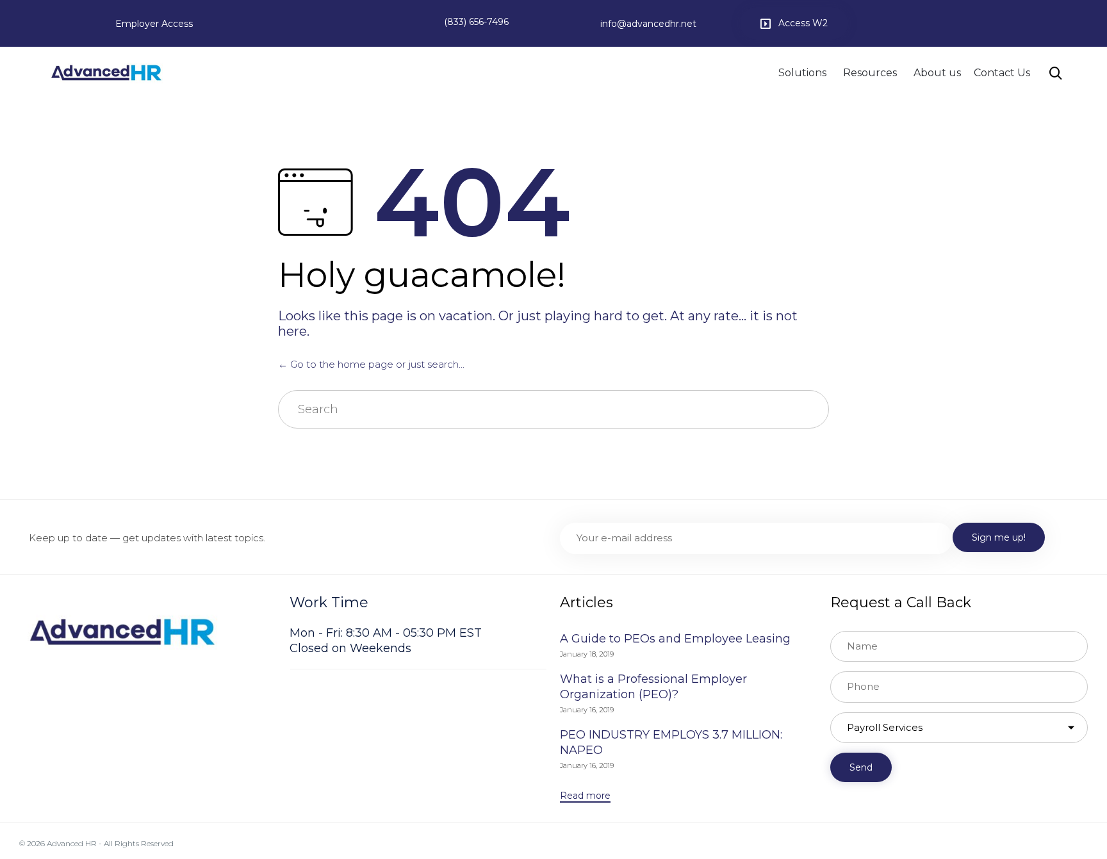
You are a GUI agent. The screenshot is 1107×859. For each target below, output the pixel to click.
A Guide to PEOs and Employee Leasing (675, 639)
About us (937, 73)
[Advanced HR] (106, 73)
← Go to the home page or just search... (371, 364)
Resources (870, 73)
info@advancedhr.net (648, 23)
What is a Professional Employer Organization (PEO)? (653, 686)
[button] (794, 23)
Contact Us (1002, 73)
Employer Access (154, 23)
